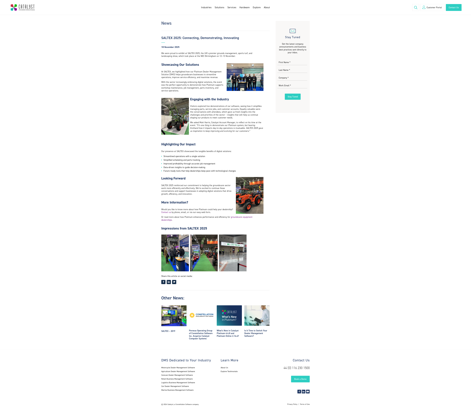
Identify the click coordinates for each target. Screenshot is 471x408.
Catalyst (170, 404)
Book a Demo (300, 379)
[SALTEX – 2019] (174, 315)
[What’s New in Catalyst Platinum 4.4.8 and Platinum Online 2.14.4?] (229, 315)
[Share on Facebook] (163, 282)
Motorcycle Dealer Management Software (178, 367)
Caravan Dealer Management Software (177, 375)
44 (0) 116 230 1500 (297, 368)
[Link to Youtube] (308, 391)
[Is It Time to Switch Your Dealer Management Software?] (257, 315)
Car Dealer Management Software (175, 386)
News (166, 23)
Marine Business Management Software (177, 390)
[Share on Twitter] (174, 282)
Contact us (166, 212)
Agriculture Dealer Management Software (178, 371)
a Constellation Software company (186, 404)
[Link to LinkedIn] (303, 391)
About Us (224, 367)
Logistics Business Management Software (178, 382)
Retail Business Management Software (177, 379)
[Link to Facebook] (299, 391)
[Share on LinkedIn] (169, 282)
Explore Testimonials (229, 371)
